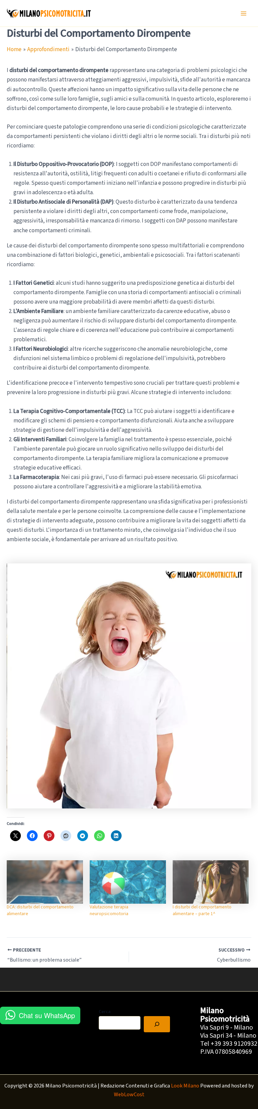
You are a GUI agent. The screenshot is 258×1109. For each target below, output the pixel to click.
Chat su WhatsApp (47, 1015)
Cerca (105, 1011)
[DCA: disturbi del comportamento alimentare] (45, 882)
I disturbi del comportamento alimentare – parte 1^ (202, 910)
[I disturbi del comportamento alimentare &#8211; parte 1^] (211, 882)
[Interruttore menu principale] (244, 13)
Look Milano (185, 1085)
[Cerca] (157, 1024)
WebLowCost (129, 1094)
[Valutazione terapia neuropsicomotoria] (128, 882)
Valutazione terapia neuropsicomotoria (109, 910)
